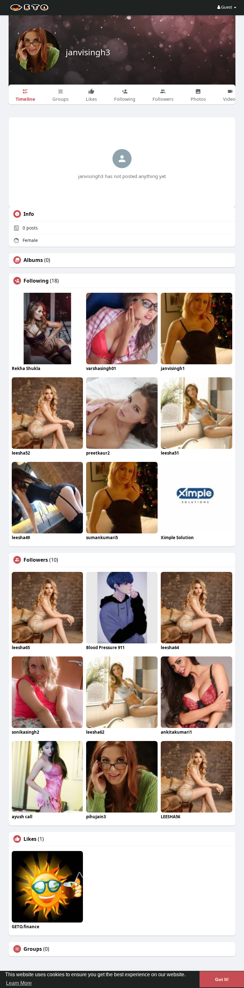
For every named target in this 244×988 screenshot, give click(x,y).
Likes (30, 838)
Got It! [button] (222, 979)
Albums (33, 260)
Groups (33, 948)
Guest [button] (226, 7)
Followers (36, 559)
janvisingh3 (88, 52)
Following (36, 280)
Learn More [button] (19, 983)
